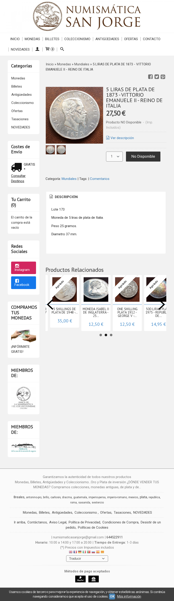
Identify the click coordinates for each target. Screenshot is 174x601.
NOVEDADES (20, 49)
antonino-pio (33, 497)
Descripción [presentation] (66, 197)
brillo (46, 497)
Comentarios (99, 179)
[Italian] (84, 552)
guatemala (80, 497)
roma (73, 502)
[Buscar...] (62, 49)
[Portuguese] (89, 552)
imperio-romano (117, 497)
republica (154, 497)
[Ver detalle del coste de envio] (17, 168)
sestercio (98, 502)
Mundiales (69, 179)
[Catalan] (103, 552)
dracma (67, 497)
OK (112, 596)
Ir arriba (19, 522)
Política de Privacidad (84, 522)
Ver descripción (122, 138)
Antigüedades (107, 39)
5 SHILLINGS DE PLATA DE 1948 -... (65, 310)
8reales (19, 497)
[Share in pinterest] (163, 77)
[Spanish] (98, 552)
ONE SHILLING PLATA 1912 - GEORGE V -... (127, 312)
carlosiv (55, 497)
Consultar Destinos (18, 178)
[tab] (63, 197)
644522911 (114, 537)
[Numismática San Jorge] (87, 16)
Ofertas (131, 39)
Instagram (22, 270)
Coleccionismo (77, 39)
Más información (129, 596)
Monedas (32, 39)
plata (143, 497)
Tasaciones (20, 119)
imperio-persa (97, 497)
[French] (75, 552)
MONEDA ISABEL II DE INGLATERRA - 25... (96, 312)
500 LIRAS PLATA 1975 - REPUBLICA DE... (158, 312)
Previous (50, 304)
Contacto (151, 39)
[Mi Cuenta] (37, 49)
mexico (133, 497)
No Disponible (143, 156)
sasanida (84, 502)
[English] (70, 552)
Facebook (21, 285)
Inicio (15, 39)
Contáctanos (37, 522)
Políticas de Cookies (93, 527)
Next (161, 304)
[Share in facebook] (150, 77)
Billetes (52, 39)
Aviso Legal (57, 522)
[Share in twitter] (157, 77)
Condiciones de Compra (120, 522)
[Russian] (93, 552)
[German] (80, 552)
